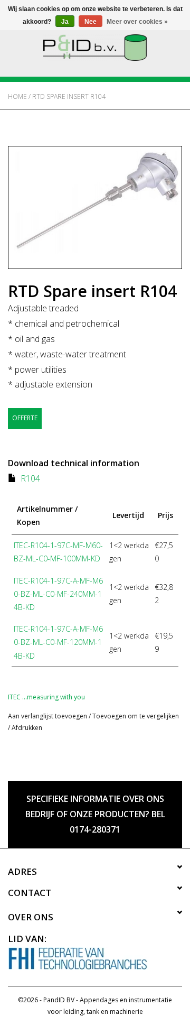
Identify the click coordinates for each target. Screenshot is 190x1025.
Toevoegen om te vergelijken (135, 716)
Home (17, 96)
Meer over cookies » (137, 21)
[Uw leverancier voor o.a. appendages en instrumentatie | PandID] (95, 47)
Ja (65, 21)
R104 (30, 478)
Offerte (24, 417)
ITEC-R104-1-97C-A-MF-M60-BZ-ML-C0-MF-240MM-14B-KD (58, 594)
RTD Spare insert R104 (69, 96)
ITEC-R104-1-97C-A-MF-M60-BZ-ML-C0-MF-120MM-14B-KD (58, 642)
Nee (90, 21)
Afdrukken (27, 727)
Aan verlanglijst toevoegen (47, 716)
